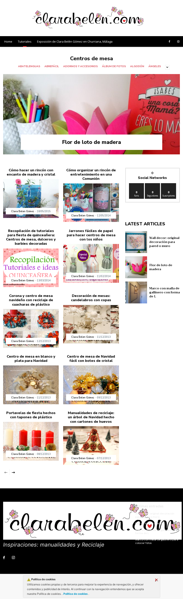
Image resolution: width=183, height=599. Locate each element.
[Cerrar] (156, 580)
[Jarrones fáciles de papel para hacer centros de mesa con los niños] (91, 263)
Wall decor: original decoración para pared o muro (164, 242)
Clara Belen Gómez (22, 211)
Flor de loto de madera (91, 142)
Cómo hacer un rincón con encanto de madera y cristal (31, 172)
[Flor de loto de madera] (91, 114)
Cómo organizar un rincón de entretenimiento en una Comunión (91, 174)
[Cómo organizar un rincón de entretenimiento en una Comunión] (91, 202)
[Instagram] (178, 41)
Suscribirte (169, 185)
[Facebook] (169, 41)
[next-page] (13, 472)
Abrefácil (51, 66)
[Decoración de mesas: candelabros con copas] (91, 324)
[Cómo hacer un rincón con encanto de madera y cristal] (31, 198)
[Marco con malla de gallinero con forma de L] (136, 292)
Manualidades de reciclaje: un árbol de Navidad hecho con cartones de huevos (91, 417)
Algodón (137, 66)
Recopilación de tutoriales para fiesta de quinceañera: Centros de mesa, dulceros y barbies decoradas (31, 237)
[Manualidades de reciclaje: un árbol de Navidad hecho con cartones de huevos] (91, 445)
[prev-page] (6, 472)
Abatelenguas (29, 66)
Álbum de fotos (114, 66)
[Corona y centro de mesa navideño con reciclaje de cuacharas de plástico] (31, 328)
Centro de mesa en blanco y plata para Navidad (31, 358)
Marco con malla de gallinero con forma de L (164, 292)
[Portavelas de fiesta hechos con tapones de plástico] (31, 441)
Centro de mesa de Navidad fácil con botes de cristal (91, 358)
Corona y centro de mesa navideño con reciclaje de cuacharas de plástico (31, 300)
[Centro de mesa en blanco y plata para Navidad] (31, 384)
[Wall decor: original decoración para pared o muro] (136, 242)
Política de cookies (75, 593)
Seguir (152, 185)
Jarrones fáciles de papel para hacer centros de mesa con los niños (91, 235)
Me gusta (136, 185)
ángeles (154, 66)
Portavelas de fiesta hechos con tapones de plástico (31, 415)
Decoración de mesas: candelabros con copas (91, 298)
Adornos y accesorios (80, 66)
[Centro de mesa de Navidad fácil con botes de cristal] (91, 384)
